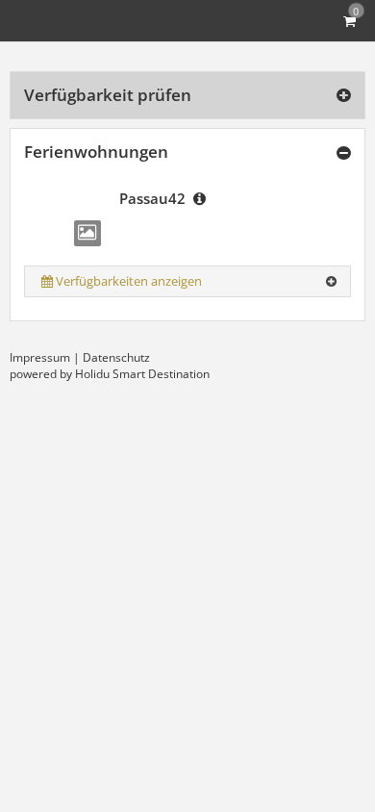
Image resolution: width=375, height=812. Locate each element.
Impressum (40, 357)
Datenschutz (116, 357)
